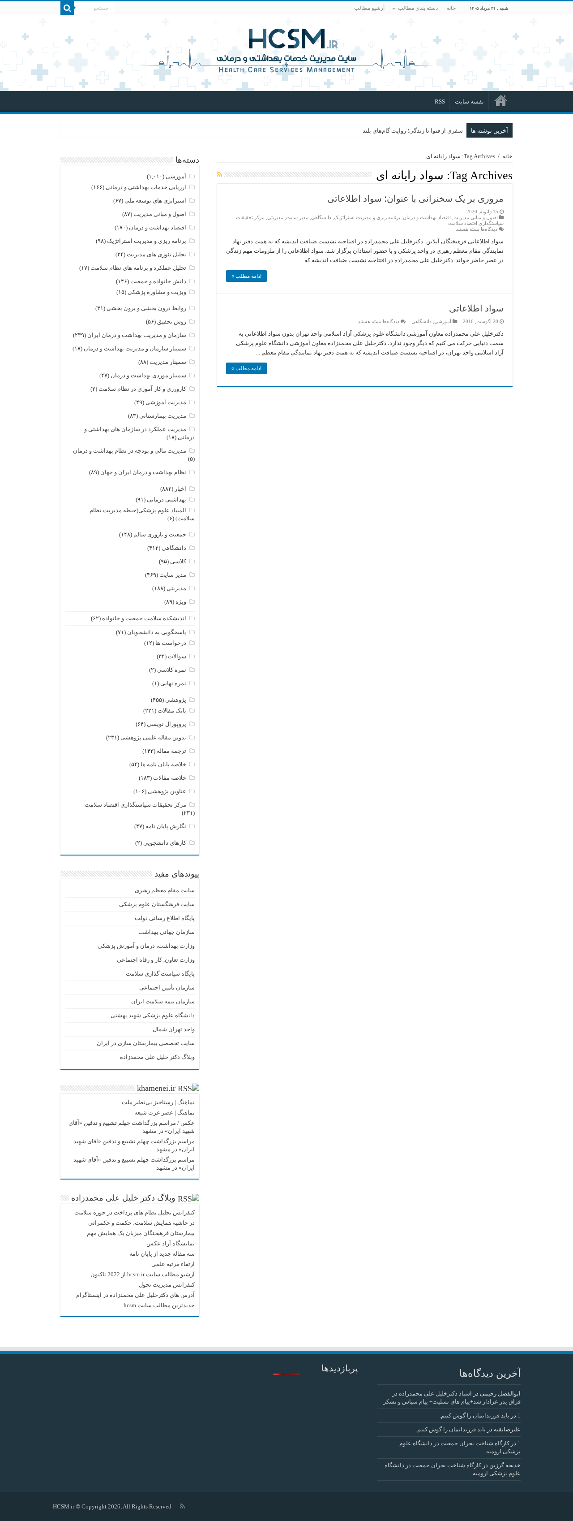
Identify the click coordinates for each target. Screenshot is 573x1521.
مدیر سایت (297, 217)
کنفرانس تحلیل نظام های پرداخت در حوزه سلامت (134, 1212)
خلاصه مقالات (169, 777)
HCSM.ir (63, 1506)
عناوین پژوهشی (167, 791)
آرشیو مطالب (369, 8)
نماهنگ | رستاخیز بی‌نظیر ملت (158, 1102)
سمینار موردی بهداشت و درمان (148, 375)
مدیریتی (275, 217)
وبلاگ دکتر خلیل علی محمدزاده (157, 1057)
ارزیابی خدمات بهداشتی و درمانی (146, 187)
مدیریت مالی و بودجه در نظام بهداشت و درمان (129, 450)
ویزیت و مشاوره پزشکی (157, 292)
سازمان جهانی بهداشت (166, 932)
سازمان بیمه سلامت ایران (163, 1001)
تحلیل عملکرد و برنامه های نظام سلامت (138, 267)
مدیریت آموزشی (165, 402)
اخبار (180, 488)
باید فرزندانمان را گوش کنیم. (474, 1415)
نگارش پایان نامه (165, 826)
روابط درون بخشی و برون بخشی (146, 308)
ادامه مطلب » (246, 276)
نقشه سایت (469, 101)
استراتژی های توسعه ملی (155, 200)
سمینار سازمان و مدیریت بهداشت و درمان (135, 348)
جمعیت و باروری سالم (159, 534)
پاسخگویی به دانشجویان (156, 632)
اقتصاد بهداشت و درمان (427, 217)
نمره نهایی (173, 683)
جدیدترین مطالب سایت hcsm (159, 1305)
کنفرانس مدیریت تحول (167, 1284)
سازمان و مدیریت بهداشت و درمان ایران (136, 335)
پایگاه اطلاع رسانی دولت (165, 918)
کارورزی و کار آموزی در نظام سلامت (142, 388)
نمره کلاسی (171, 669)
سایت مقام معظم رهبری (165, 890)
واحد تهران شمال (174, 1029)
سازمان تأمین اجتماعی (167, 987)
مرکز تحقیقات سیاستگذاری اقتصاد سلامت (135, 804)
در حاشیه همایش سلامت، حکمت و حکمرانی (141, 1222)
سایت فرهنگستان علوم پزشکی (157, 904)
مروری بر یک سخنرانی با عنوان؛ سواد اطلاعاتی (415, 198)
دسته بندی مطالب (418, 8)
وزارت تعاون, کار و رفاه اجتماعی (156, 959)
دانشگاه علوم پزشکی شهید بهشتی (153, 1015)
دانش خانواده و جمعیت (158, 281)
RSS (440, 101)
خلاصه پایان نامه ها (163, 764)
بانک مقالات (172, 710)
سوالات (177, 656)
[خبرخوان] (219, 174)
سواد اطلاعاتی (476, 308)
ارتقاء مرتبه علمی (173, 1264)
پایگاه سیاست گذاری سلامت (160, 973)
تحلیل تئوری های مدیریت (156, 254)
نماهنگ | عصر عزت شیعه (164, 1112)
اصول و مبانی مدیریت (475, 217)
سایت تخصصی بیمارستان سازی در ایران (146, 1043)
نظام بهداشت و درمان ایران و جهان (143, 472)
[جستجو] (67, 8)
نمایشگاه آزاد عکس (170, 1243)
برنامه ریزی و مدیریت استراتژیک (367, 217)
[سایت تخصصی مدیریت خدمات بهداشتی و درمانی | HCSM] (286, 49)
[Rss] (182, 1506)
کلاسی (178, 561)
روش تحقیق (171, 321)
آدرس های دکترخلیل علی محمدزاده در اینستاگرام (135, 1295)
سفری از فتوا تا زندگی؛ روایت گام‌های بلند (413, 130)
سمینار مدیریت (168, 362)
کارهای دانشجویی (164, 842)
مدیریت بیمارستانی (162, 415)
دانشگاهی (321, 217)
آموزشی (442, 321)
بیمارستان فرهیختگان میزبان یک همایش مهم (141, 1233)
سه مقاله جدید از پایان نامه (162, 1253)
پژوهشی (175, 699)
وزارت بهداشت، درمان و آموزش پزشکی (146, 945)
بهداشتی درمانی (166, 499)
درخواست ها (170, 643)
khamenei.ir (156, 1088)
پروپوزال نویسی (166, 724)
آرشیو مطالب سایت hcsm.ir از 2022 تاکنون (142, 1274)
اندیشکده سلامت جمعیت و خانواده (144, 618)
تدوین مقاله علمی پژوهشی (153, 737)
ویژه (180, 601)
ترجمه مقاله (171, 751)
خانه (451, 8)
